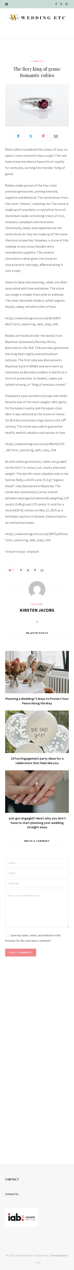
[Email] (56, 136)
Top (38, 1262)
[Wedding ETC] (37, 17)
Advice (38, 61)
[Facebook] (18, 136)
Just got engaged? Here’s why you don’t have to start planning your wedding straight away (37, 822)
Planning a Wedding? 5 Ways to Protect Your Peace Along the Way (37, 701)
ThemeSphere (58, 1255)
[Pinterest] (43, 136)
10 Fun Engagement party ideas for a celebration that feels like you (37, 760)
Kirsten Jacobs (37, 610)
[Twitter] (30, 136)
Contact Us (11, 1194)
